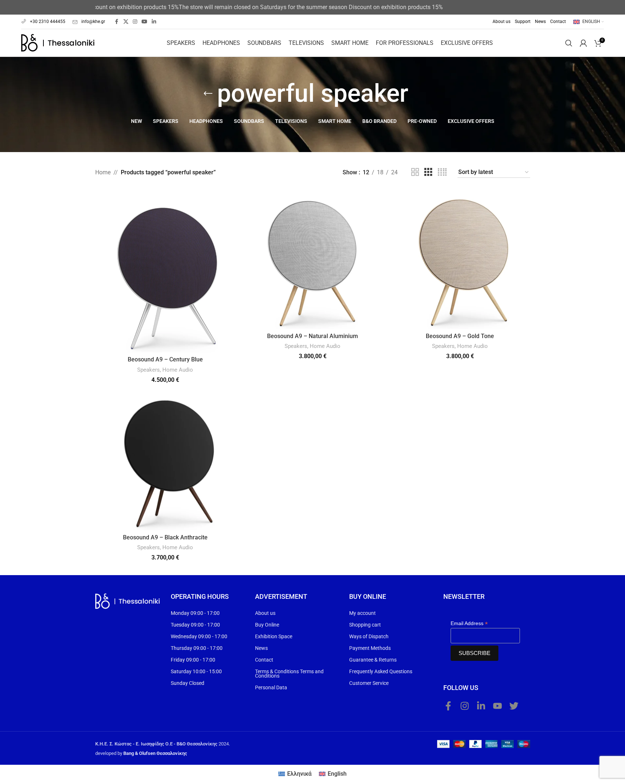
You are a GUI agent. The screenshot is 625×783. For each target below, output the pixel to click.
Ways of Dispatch (369, 636)
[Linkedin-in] (481, 705)
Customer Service (369, 683)
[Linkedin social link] (154, 22)
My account (362, 613)
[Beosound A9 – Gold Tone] (460, 259)
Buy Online (267, 625)
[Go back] (208, 93)
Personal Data (271, 687)
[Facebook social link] (116, 22)
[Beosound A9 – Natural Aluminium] (313, 259)
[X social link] (126, 22)
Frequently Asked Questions (380, 671)
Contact (264, 660)
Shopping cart (365, 625)
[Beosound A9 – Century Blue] (165, 270)
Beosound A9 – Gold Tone (460, 336)
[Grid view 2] (415, 172)
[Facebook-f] (448, 705)
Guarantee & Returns (373, 660)
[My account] (583, 43)
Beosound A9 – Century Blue (165, 359)
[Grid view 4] (442, 172)
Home (103, 172)
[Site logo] (57, 42)
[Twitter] (514, 705)
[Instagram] (464, 705)
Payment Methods (370, 648)
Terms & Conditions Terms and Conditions (289, 673)
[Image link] (127, 600)
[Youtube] (497, 705)
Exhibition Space (273, 636)
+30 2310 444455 (47, 21)
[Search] (569, 43)
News (261, 648)
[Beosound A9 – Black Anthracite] (165, 460)
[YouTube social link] (144, 22)
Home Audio (177, 370)
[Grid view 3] (428, 172)
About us (265, 613)
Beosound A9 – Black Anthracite (165, 537)
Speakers (148, 370)
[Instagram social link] (135, 22)
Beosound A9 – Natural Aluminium (312, 336)
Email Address (469, 623)
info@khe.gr (93, 21)
